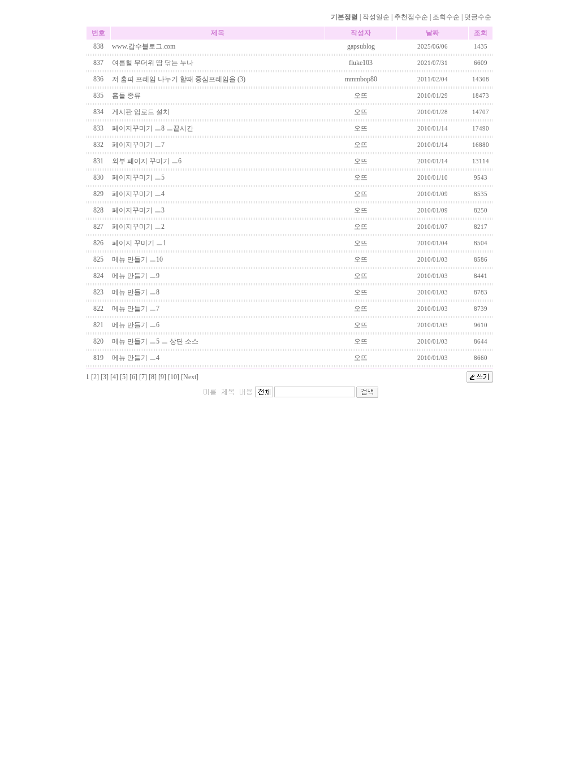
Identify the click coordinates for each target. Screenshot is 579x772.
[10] (173, 377)
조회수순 (446, 17)
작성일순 (376, 17)
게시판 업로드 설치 (141, 112)
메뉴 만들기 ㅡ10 (137, 259)
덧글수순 (477, 17)
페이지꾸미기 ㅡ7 (138, 145)
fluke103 (361, 63)
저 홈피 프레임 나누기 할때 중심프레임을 (174, 79)
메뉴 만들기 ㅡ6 (135, 325)
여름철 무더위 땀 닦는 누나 (152, 63)
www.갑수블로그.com (143, 46)
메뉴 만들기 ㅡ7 (135, 309)
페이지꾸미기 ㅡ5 (138, 177)
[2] (95, 377)
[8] (153, 377)
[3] (105, 377)
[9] (162, 377)
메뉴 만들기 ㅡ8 (135, 292)
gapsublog (361, 46)
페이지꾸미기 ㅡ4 (138, 194)
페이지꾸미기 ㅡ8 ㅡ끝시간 (152, 128)
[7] (143, 377)
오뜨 (361, 95)
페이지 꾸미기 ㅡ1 (139, 243)
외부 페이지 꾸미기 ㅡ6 (147, 161)
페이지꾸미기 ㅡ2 (138, 227)
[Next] (189, 377)
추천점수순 (411, 17)
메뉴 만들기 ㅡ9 (135, 276)
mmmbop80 (361, 79)
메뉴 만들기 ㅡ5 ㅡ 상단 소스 (155, 341)
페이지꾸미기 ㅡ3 (138, 210)
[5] (124, 377)
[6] (133, 377)
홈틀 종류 (126, 95)
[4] (114, 377)
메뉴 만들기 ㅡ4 (135, 358)
